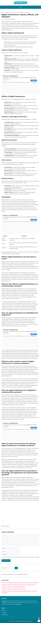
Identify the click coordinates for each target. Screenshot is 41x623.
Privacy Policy (5, 614)
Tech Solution (7, 12)
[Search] (16, 568)
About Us (4, 610)
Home (3, 12)
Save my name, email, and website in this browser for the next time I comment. (21, 557)
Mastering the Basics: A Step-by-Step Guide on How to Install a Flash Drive (19, 584)
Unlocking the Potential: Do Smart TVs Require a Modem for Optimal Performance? (20, 582)
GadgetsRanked (19, 621)
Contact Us (4, 612)
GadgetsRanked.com (6, 600)
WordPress (30, 621)
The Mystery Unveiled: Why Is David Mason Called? (13, 586)
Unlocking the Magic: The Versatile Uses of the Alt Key (14, 588)
